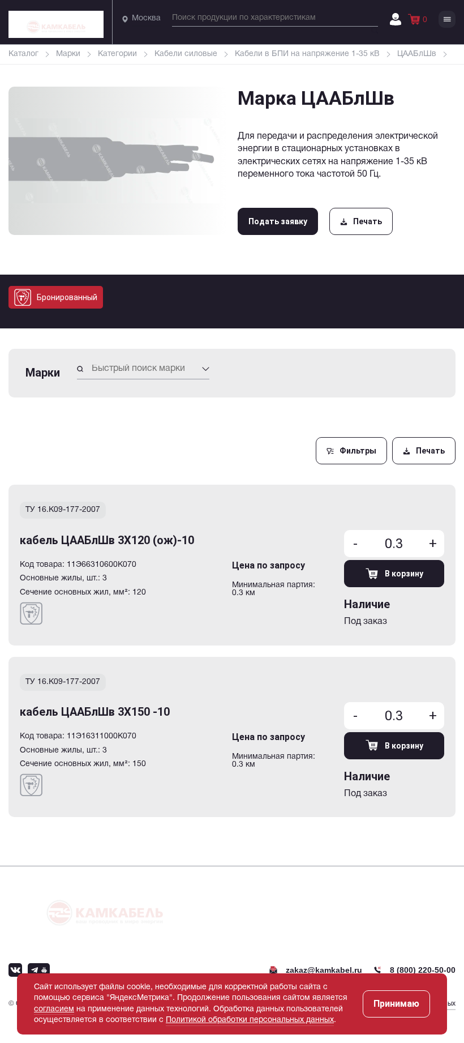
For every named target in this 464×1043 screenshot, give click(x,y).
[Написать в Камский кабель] (15, 970)
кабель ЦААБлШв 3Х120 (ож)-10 (107, 540)
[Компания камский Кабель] (104, 908)
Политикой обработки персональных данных (250, 1020)
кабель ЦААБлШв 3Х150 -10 (95, 712)
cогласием (54, 1009)
